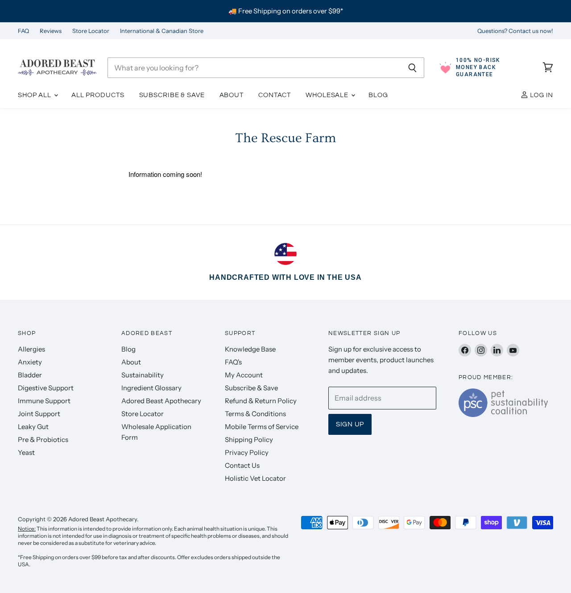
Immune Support (44, 401)
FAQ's (233, 362)
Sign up (350, 424)
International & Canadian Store (161, 31)
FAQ (23, 31)
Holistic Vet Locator (255, 478)
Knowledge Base (250, 349)
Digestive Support (46, 388)
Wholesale (328, 95)
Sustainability (142, 375)
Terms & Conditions (255, 413)
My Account (244, 375)
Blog (378, 95)
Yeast (26, 452)
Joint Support (39, 413)
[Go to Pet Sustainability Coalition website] (503, 414)
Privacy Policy (247, 452)
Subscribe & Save (172, 95)
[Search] (412, 67)
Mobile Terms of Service (261, 426)
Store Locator (90, 31)
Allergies (31, 349)
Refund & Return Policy (261, 401)
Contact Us (242, 465)
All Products (97, 95)
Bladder (30, 375)
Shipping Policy (249, 439)
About (231, 95)
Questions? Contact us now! (515, 31)
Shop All (35, 95)
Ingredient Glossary (151, 388)
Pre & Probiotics (43, 439)
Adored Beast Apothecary (161, 401)
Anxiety (30, 362)
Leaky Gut (33, 426)
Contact (274, 95)
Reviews (51, 31)
